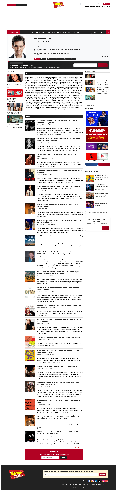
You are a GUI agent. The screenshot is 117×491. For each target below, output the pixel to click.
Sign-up (100, 3)
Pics (44, 59)
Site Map (98, 484)
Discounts (104, 164)
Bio (37, 59)
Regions (93, 484)
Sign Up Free (102, 65)
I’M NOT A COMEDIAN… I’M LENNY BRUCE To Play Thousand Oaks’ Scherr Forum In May (57, 49)
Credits (59, 59)
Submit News (86, 484)
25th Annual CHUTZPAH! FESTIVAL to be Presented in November (52, 53)
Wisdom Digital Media (83, 487)
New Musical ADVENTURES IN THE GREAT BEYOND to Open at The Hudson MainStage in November (59, 273)
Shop (64, 32)
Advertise (64, 484)
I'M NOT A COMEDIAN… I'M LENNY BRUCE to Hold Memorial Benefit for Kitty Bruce (56, 45)
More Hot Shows (92, 164)
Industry (44, 32)
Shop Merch (12, 4)
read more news (105, 56)
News (33, 32)
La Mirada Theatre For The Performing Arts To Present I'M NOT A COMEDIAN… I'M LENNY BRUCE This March (58, 187)
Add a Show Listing (21, 4)
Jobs (53, 32)
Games (70, 32)
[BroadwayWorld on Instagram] (92, 480)
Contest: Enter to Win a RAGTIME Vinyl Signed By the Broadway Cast (14, 96)
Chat (49, 32)
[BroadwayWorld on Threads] (103, 480)
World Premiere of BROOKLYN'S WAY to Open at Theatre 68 (59, 306)
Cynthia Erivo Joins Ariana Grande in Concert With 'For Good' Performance (103, 76)
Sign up (105, 228)
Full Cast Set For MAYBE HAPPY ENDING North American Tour (14, 109)
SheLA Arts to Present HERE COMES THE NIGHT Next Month (58, 337)
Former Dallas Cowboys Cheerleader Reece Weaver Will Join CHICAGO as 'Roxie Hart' (14, 81)
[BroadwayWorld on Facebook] (89, 480)
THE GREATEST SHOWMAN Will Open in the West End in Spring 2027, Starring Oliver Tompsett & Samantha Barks (14, 123)
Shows (38, 32)
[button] (108, 32)
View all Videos (89, 105)
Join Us (80, 484)
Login (102, 32)
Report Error (105, 484)
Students (59, 32)
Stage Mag (76, 32)
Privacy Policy (104, 487)
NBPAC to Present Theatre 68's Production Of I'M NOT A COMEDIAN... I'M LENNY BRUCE (57, 433)
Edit (67, 59)
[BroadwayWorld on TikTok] (99, 480)
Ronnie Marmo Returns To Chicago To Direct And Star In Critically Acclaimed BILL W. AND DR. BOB (58, 417)
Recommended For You (91, 171)
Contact (74, 484)
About (69, 484)
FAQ (74, 59)
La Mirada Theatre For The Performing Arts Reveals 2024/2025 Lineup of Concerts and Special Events (56, 253)
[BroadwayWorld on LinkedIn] (96, 480)
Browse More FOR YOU (97, 212)
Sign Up (63, 457)
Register (95, 32)
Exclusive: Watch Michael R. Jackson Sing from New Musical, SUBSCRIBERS (103, 82)
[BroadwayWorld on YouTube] (106, 480)
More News (77, 447)
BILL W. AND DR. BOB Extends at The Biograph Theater (57, 366)
